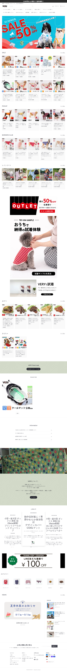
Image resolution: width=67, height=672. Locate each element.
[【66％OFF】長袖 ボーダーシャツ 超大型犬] (46, 118)
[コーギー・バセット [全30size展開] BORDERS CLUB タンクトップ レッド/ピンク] (33, 149)
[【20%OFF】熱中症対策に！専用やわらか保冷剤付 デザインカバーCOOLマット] (8, 91)
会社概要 (23, 660)
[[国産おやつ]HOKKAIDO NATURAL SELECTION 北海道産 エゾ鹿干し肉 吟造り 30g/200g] (33, 314)
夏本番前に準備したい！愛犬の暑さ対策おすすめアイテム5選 (60, 613)
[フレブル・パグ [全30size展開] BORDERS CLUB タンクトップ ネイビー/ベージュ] (59, 149)
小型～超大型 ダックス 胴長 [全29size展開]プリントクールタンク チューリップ (13, 524)
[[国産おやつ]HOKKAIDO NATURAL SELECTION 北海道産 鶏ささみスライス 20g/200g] (46, 314)
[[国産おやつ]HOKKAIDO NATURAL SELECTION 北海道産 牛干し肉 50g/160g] (21, 314)
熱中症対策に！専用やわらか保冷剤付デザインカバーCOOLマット (33, 522)
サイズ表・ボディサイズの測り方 (15, 659)
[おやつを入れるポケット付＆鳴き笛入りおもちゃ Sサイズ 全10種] (8, 346)
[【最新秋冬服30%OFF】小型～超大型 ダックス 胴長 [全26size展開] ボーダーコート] (59, 120)
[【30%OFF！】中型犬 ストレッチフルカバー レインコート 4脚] (59, 178)
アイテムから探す (6, 9)
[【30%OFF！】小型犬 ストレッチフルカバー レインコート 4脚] (33, 178)
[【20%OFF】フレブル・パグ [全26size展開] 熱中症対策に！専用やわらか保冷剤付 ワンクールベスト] (33, 67)
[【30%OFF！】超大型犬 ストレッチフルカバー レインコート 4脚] (21, 178)
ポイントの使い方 (13, 662)
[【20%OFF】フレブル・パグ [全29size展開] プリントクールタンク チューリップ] (33, 90)
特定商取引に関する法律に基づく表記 (27, 659)
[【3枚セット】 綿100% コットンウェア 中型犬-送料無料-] (21, 119)
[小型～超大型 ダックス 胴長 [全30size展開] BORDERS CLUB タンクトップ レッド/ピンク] (8, 149)
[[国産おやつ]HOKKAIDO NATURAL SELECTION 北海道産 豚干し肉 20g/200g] (59, 314)
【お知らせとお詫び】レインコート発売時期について (60, 634)
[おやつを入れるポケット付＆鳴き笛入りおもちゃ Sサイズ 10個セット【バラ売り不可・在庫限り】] (21, 347)
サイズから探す (28, 9)
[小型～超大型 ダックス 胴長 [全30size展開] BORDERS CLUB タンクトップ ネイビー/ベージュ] (46, 149)
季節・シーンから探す (17, 9)
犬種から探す (37, 9)
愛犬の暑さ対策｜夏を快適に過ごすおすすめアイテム (60, 604)
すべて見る (63, 52)
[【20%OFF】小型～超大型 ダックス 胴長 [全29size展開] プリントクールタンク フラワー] (59, 91)
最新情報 (27, 12)
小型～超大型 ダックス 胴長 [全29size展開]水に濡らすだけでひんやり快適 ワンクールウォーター (54, 525)
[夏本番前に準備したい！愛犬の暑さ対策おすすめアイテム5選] (50, 615)
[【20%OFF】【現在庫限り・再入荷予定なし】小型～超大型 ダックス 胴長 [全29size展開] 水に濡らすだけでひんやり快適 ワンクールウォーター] (59, 68)
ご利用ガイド (24, 655)
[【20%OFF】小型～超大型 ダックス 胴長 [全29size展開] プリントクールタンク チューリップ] (21, 91)
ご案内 (11, 655)
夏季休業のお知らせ (22, 623)
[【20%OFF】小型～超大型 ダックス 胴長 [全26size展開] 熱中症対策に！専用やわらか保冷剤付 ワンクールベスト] (21, 67)
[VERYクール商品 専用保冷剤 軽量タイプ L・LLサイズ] (46, 66)
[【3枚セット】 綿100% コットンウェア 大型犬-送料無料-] (33, 119)
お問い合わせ (34, 12)
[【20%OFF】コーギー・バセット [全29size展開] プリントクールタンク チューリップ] (46, 90)
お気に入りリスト (43, 12)
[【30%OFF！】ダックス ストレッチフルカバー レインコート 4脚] (46, 178)
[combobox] (21, 6)
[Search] (32, 6)
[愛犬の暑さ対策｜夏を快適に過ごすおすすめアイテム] (50, 605)
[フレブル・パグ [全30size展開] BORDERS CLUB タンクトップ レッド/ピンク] (21, 149)
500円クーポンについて (14, 660)
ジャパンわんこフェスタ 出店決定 (60, 622)
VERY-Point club (19, 12)
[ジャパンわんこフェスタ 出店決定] (50, 625)
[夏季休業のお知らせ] (23, 610)
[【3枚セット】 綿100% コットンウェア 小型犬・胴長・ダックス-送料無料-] (8, 119)
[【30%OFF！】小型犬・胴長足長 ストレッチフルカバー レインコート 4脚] (8, 178)
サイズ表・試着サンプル (8, 12)
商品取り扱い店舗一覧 (14, 664)
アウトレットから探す (47, 9)
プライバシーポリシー (26, 656)
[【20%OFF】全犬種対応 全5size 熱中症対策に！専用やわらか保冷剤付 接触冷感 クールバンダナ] (8, 66)
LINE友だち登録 (52, 12)
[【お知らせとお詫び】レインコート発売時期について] (50, 634)
